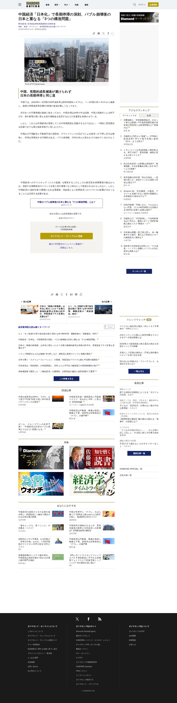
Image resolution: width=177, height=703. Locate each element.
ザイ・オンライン (83, 653)
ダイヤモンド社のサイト (86, 626)
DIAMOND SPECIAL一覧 (131, 468)
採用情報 (132, 640)
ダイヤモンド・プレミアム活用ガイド (42, 640)
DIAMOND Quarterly (84, 666)
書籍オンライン (82, 649)
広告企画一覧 (126, 475)
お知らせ (132, 644)
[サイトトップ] (32, 4)
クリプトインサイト (84, 675)
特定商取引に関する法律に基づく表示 (42, 649)
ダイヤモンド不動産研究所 (86, 662)
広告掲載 (31, 662)
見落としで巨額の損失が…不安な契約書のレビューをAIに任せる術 (139, 353)
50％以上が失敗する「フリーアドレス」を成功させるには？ (139, 362)
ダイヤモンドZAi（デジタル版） (88, 644)
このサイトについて (35, 631)
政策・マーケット (31, 26)
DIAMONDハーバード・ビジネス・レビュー (93, 640)
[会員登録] (153, 4)
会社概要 (132, 635)
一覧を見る (139, 371)
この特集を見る (66, 378)
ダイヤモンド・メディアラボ (87, 684)
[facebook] (88, 619)
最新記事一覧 (139, 453)
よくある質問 (33, 657)
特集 (77, 4)
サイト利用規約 (34, 644)
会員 (149, 115)
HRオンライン (81, 671)
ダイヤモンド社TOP (136, 631)
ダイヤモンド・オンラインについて (42, 626)
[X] (77, 619)
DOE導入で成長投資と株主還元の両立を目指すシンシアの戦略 (139, 345)
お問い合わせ (33, 666)
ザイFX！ (80, 657)
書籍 (86, 4)
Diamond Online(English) (85, 631)
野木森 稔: (36, 23)
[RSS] (99, 619)
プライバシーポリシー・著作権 (40, 653)
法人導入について (35, 671)
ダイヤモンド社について (139, 626)
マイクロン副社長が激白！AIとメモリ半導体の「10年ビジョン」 (139, 327)
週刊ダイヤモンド (83, 635)
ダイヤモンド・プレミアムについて (41, 635)
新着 (47, 4)
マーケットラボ (129, 115)
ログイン (142, 4)
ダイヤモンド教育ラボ (84, 679)
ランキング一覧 (139, 271)
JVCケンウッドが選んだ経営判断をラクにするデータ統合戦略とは (139, 336)
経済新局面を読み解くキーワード (53, 26)
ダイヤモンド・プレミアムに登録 (66, 236)
